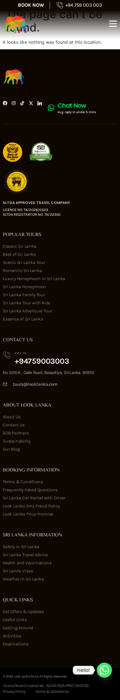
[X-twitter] (31, 103)
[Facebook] (5, 103)
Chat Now (71, 105)
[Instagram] (13, 103)
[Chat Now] (51, 107)
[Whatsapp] (104, 670)
